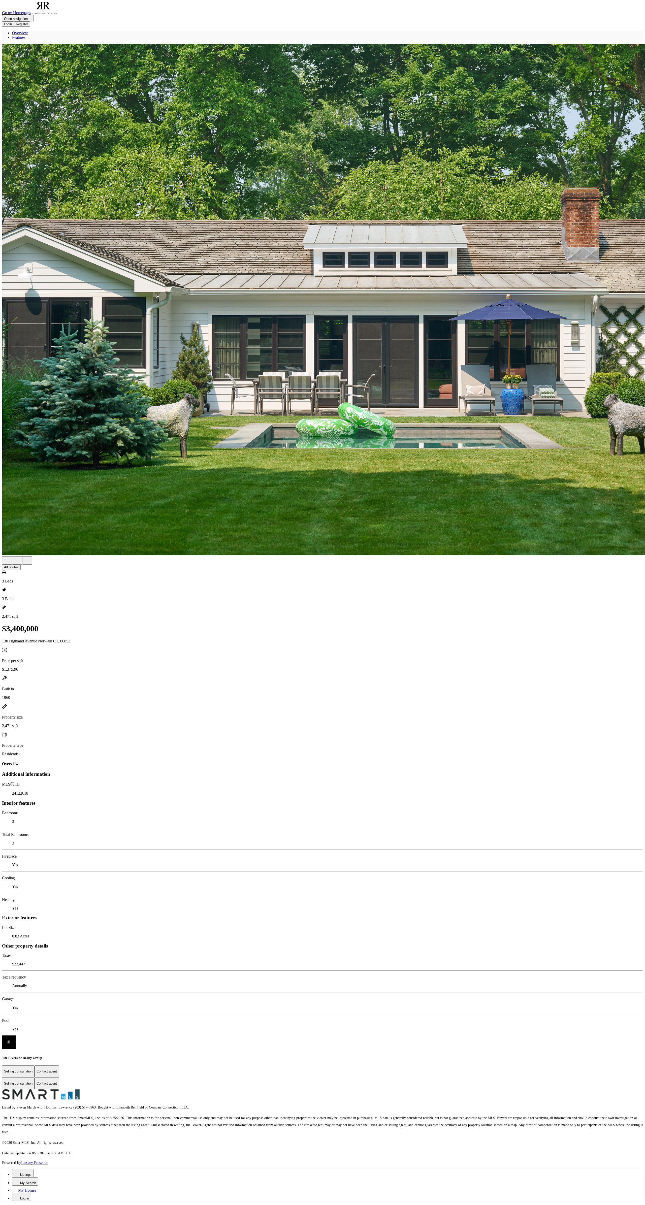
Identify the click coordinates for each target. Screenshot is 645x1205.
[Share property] (27, 560)
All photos (11, 567)
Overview (20, 33)
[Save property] (17, 560)
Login (8, 24)
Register (22, 24)
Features (18, 37)
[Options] (7, 560)
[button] (322, 300)
